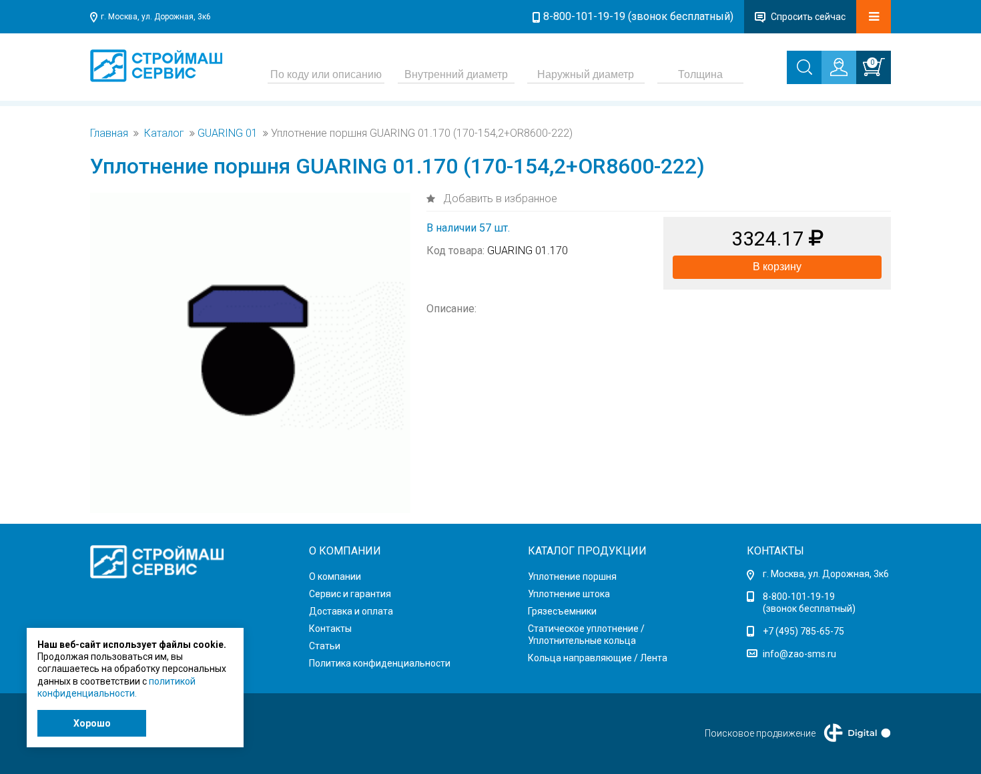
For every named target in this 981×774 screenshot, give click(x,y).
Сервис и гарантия (350, 594)
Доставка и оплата (351, 611)
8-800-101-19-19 (799, 596)
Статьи (324, 646)
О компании (335, 576)
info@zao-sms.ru (799, 654)
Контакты (330, 628)
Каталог (164, 133)
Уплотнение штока (569, 594)
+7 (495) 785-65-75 (803, 631)
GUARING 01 (228, 133)
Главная (109, 133)
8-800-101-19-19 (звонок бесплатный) (638, 16)
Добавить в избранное (498, 198)
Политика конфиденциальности (379, 663)
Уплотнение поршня (572, 576)
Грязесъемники (562, 611)
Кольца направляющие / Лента (597, 658)
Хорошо (92, 723)
